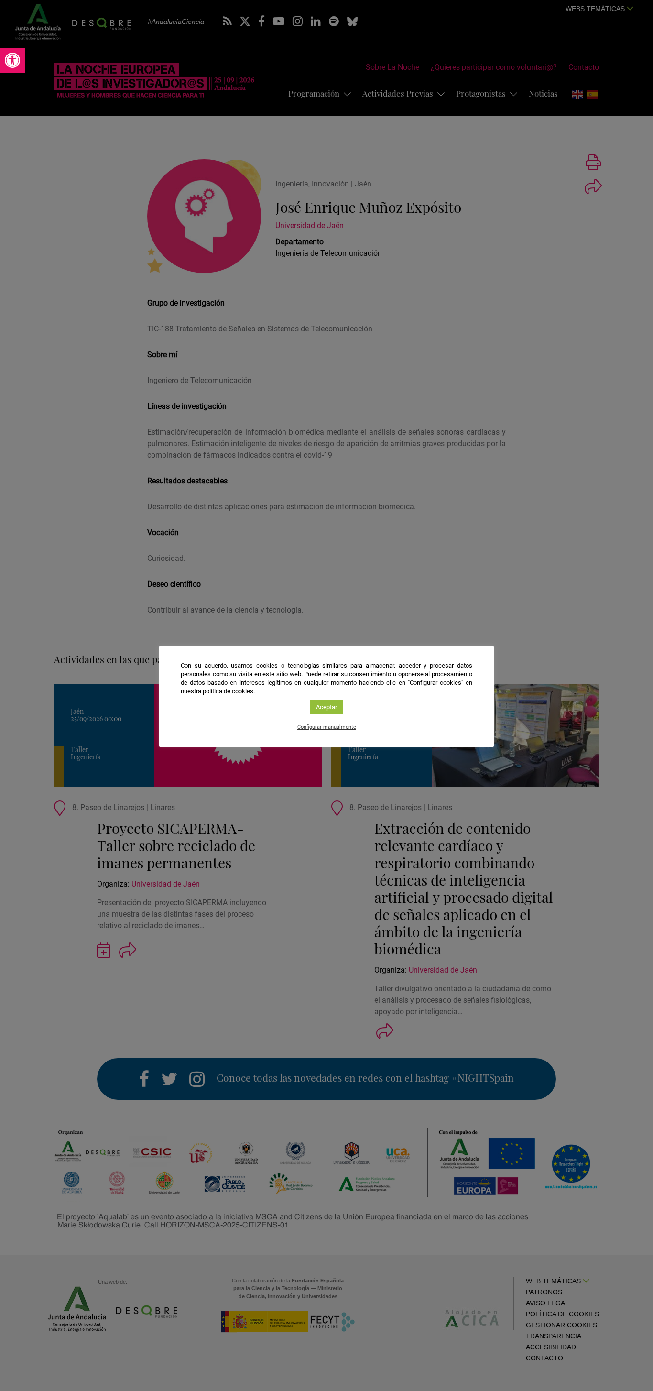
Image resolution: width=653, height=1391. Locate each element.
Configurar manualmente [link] (326, 727)
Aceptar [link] (326, 707)
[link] (12, 60)
